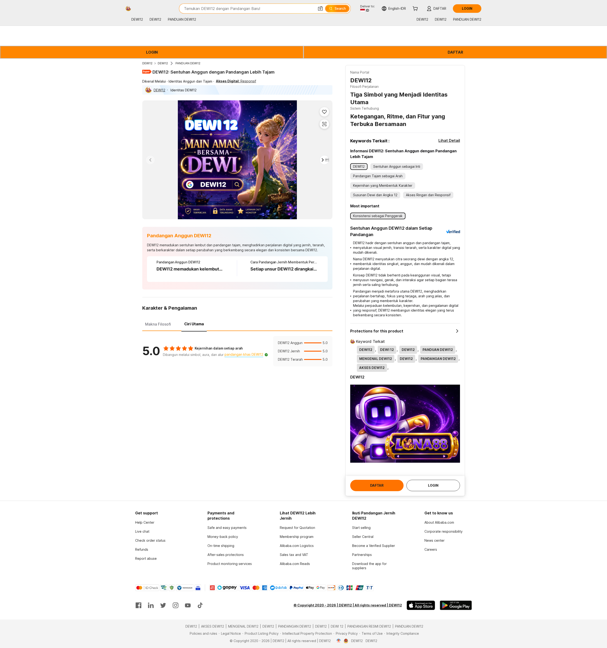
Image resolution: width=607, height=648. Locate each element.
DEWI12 (147, 63)
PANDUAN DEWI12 (187, 63)
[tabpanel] (237, 351)
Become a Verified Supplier (373, 546)
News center (434, 540)
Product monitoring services (229, 564)
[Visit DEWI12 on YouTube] (187, 605)
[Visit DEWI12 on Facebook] (138, 605)
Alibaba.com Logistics (297, 546)
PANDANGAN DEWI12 (294, 626)
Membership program (296, 537)
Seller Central (362, 537)
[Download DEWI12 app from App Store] (421, 605)
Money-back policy (222, 537)
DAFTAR (455, 52)
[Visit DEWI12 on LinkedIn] (150, 605)
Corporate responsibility (443, 531)
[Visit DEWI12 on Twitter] (163, 605)
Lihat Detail (449, 140)
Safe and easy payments (227, 528)
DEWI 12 (337, 626)
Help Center (144, 522)
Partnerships (362, 555)
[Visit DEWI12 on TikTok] (200, 605)
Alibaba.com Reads (295, 564)
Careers (430, 549)
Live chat (142, 531)
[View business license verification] (338, 641)
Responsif (236, 81)
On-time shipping (220, 546)
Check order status (150, 540)
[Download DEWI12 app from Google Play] (456, 605)
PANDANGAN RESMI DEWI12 (369, 626)
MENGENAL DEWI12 (243, 626)
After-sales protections (225, 555)
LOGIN (152, 52)
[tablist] (237, 323)
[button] (320, 8)
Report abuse (146, 558)
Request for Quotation (297, 528)
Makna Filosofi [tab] (158, 324)
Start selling (361, 528)
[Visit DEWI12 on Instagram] (175, 605)
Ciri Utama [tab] (194, 324)
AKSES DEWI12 (212, 626)
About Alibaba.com (439, 522)
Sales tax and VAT (294, 555)
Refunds (141, 549)
